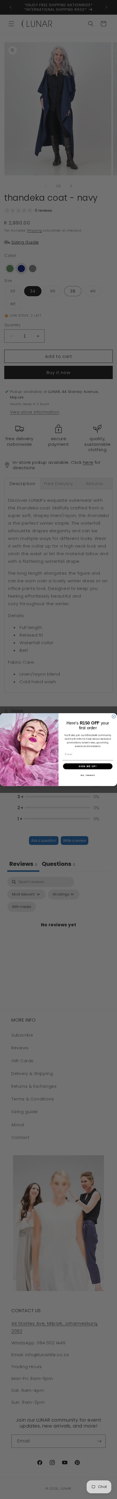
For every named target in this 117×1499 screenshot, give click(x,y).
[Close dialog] (114, 716)
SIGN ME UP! (88, 766)
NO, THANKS (88, 775)
